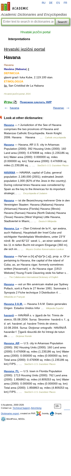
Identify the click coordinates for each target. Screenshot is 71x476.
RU (43, 3)
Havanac (58, 107)
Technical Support (21, 408)
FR (65, 3)
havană (9, 315)
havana (14, 107)
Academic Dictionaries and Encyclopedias (34, 15)
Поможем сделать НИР (36, 102)
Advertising (36, 408)
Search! (62, 21)
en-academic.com (15, 6)
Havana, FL (11, 371)
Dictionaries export (10, 413)
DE (51, 3)
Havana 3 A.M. (13, 303)
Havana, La (11, 228)
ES (58, 3)
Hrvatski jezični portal (35, 32)
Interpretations (19, 39)
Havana (9, 124)
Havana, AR (11, 343)
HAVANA (9, 172)
